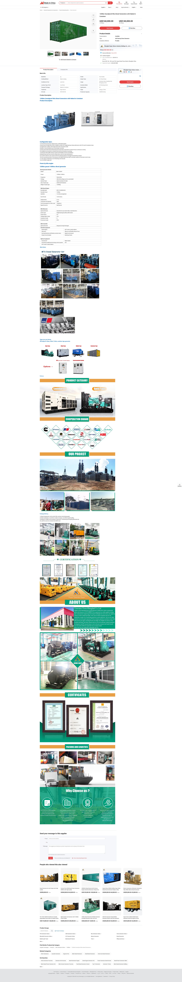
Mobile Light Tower (44, 939)
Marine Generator (95, 936)
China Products (63, 971)
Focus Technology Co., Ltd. (81, 976)
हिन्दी (110, 973)
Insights (126, 971)
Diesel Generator (73, 10)
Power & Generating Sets (64, 10)
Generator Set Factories (61, 960)
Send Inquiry (110, 28)
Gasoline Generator (56, 953)
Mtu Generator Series (95, 933)
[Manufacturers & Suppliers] (47, 2)
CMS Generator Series (70, 933)
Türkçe (119, 973)
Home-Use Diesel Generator (104, 953)
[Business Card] (140, 76)
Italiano (83, 973)
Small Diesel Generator (90, 953)
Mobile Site (122, 971)
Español (62, 973)
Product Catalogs (60, 930)
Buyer (109, 7)
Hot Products (56, 971)
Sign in (140, 3)
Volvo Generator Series (122, 933)
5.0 (124, 72)
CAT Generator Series (70, 936)
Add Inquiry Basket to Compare (68, 59)
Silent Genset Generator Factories (66, 964)
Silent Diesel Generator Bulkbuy (120, 964)
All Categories (45, 7)
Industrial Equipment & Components (51, 10)
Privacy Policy (112, 976)
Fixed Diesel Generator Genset (82, 964)
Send (50, 858)
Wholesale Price (93, 971)
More (41, 966)
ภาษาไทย (114, 973)
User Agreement (99, 976)
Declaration (106, 976)
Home (41, 10)
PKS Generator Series (44, 933)
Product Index (115, 971)
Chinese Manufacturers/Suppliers (74, 971)
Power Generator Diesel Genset (104, 960)
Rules (141, 7)
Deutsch (88, 973)
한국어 (102, 973)
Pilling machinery (120, 939)
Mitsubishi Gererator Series (46, 936)
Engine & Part (66, 953)
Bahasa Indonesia (130, 973)
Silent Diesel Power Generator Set (48, 964)
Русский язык (78, 973)
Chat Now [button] (132, 28)
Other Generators (45, 953)
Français (72, 973)
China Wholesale (85, 971)
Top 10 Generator (96, 964)
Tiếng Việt (123, 973)
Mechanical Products (70, 939)
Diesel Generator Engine (74, 960)
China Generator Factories (47, 960)
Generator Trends (107, 964)
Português (67, 973)
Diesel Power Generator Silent (120, 960)
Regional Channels (107, 971)
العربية (98, 973)
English (57, 973)
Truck (92, 939)
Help (117, 7)
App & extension (124, 7)
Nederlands (93, 973)
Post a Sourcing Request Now (79, 858)
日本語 (106, 973)
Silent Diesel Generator (77, 953)
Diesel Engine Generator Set (88, 960)
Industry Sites (100, 971)
